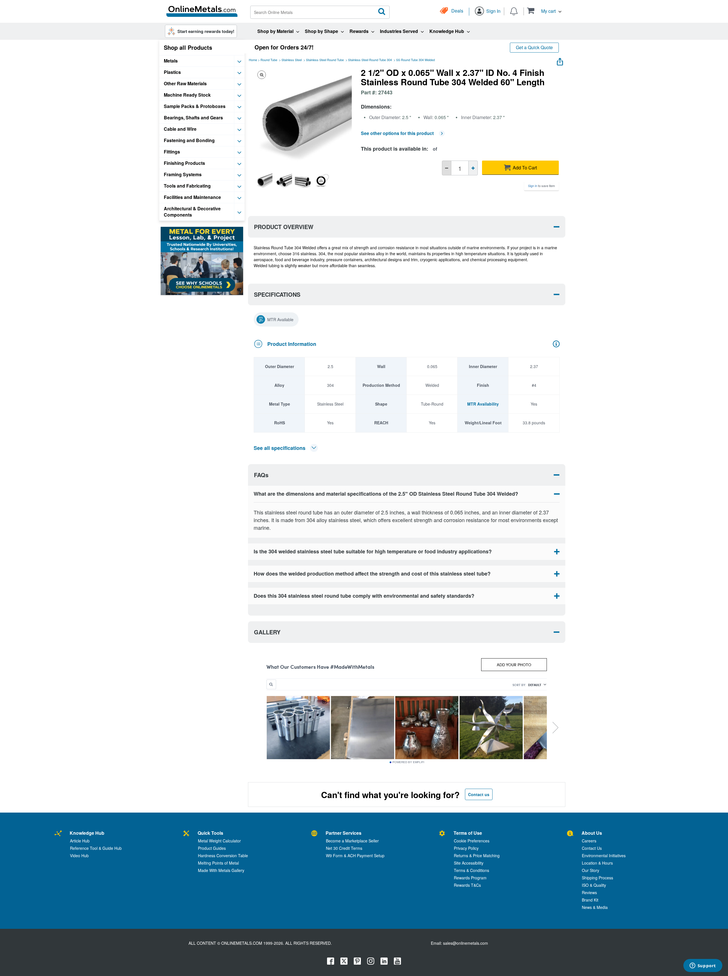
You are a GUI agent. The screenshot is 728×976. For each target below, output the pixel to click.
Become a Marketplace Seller (352, 841)
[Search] (382, 11)
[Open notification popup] (514, 11)
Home (253, 59)
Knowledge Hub (87, 833)
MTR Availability (483, 404)
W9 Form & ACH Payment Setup (355, 855)
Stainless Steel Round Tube (325, 59)
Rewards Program (470, 878)
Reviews (589, 892)
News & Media (595, 907)
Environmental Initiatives (604, 855)
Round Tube (268, 59)
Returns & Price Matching (477, 855)
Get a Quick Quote (534, 47)
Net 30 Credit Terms (344, 848)
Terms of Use (468, 833)
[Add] (473, 168)
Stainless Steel (292, 59)
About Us (592, 833)
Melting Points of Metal (218, 863)
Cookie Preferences (471, 841)
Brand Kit (590, 900)
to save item (541, 185)
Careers (589, 841)
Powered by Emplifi (408, 762)
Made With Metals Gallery (221, 870)
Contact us (478, 794)
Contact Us (592, 848)
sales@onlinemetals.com (465, 943)
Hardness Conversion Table (223, 855)
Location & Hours (597, 863)
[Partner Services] (314, 834)
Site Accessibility (468, 863)
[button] (544, 10)
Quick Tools (210, 833)
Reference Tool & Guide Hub (96, 848)
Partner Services (343, 833)
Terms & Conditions (471, 870)
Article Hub (80, 841)
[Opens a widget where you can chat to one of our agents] (702, 966)
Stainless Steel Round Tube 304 (370, 59)
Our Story (590, 870)
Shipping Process (597, 878)
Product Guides (212, 848)
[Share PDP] (559, 60)
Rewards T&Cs (467, 885)
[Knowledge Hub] (58, 834)
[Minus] (446, 168)
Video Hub (79, 855)
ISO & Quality (594, 885)
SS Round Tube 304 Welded (415, 59)
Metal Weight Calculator (219, 841)
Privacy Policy (466, 848)
